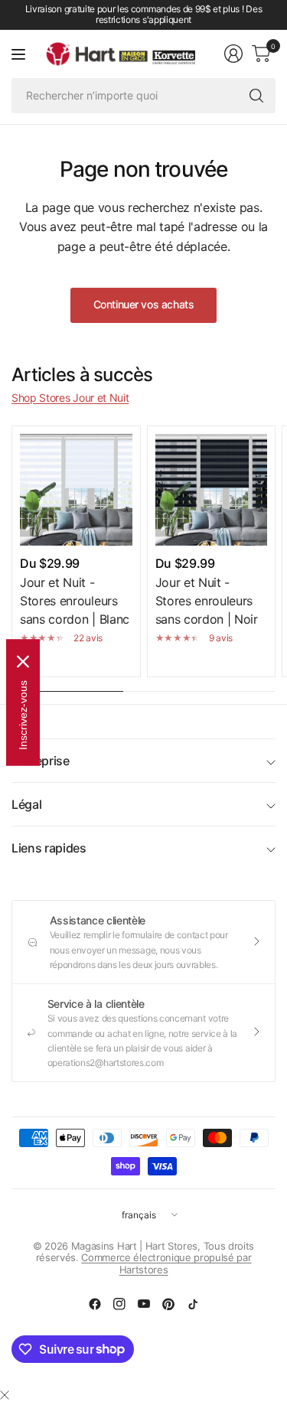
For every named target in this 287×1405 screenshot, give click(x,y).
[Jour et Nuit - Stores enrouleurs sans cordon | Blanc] (76, 490)
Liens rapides (48, 848)
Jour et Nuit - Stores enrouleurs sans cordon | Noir (206, 601)
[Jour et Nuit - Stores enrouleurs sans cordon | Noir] (211, 490)
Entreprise (40, 760)
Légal (26, 804)
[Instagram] (119, 1304)
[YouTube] (144, 1304)
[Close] (23, 662)
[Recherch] (256, 95)
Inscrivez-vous (23, 715)
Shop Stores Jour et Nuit (70, 397)
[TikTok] (193, 1304)
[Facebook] (95, 1304)
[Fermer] (4, 1395)
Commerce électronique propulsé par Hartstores (166, 1263)
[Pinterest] (168, 1304)
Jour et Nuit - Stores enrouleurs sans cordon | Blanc (74, 601)
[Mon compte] (233, 53)
